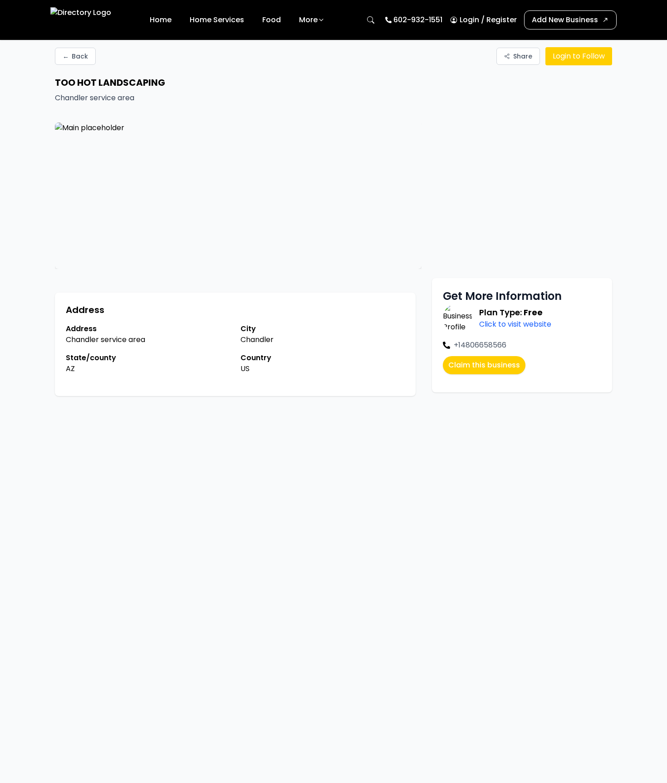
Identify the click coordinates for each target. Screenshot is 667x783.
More (308, 20)
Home (161, 20)
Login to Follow (579, 56)
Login (469, 20)
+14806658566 (480, 345)
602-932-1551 (417, 20)
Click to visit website (515, 324)
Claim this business (484, 365)
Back (75, 56)
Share (522, 56)
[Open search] (370, 20)
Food (271, 20)
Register (501, 20)
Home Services (217, 20)
